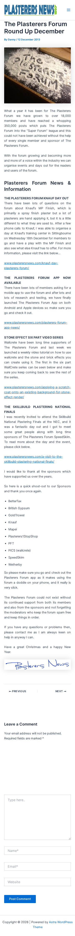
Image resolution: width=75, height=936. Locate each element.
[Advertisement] (37, 769)
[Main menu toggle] (68, 10)
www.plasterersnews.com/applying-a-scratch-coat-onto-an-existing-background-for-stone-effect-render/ (37, 392)
